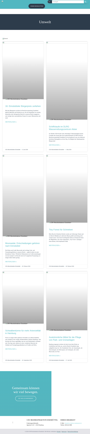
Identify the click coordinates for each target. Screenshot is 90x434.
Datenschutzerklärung (73, 431)
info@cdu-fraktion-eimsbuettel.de (73, 423)
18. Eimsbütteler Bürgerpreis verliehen (23, 106)
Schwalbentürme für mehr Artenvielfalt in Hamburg (23, 331)
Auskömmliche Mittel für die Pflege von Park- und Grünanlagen (65, 338)
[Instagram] (81, 11)
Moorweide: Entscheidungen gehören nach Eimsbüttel (22, 244)
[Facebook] (85, 11)
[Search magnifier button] (86, 1)
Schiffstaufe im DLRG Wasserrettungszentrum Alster (63, 127)
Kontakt (59, 431)
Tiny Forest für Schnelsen (61, 229)
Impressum (64, 431)
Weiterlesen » (11, 122)
